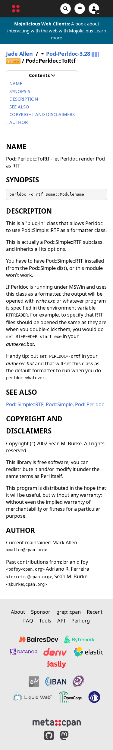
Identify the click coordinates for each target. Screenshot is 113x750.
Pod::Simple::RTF (24, 404)
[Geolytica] (34, 681)
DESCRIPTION (23, 99)
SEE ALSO (19, 107)
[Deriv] (55, 652)
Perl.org (80, 620)
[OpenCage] (70, 697)
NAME (15, 83)
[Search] (65, 8)
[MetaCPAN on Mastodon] (70, 735)
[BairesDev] (38, 639)
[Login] (94, 8)
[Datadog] (23, 652)
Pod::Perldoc (89, 404)
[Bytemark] (79, 639)
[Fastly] (56, 664)
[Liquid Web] (32, 697)
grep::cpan (68, 611)
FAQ (28, 620)
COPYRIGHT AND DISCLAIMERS (42, 114)
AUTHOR (18, 122)
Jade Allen (19, 53)
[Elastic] (88, 652)
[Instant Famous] (78, 681)
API (61, 620)
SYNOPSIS (19, 91)
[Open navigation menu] (80, 8)
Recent (94, 611)
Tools (45, 620)
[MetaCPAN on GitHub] (49, 735)
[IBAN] (55, 681)
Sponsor (40, 611)
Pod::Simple (59, 404)
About (18, 611)
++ (13, 61)
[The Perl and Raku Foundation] (94, 697)
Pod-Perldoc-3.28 (68, 53)
